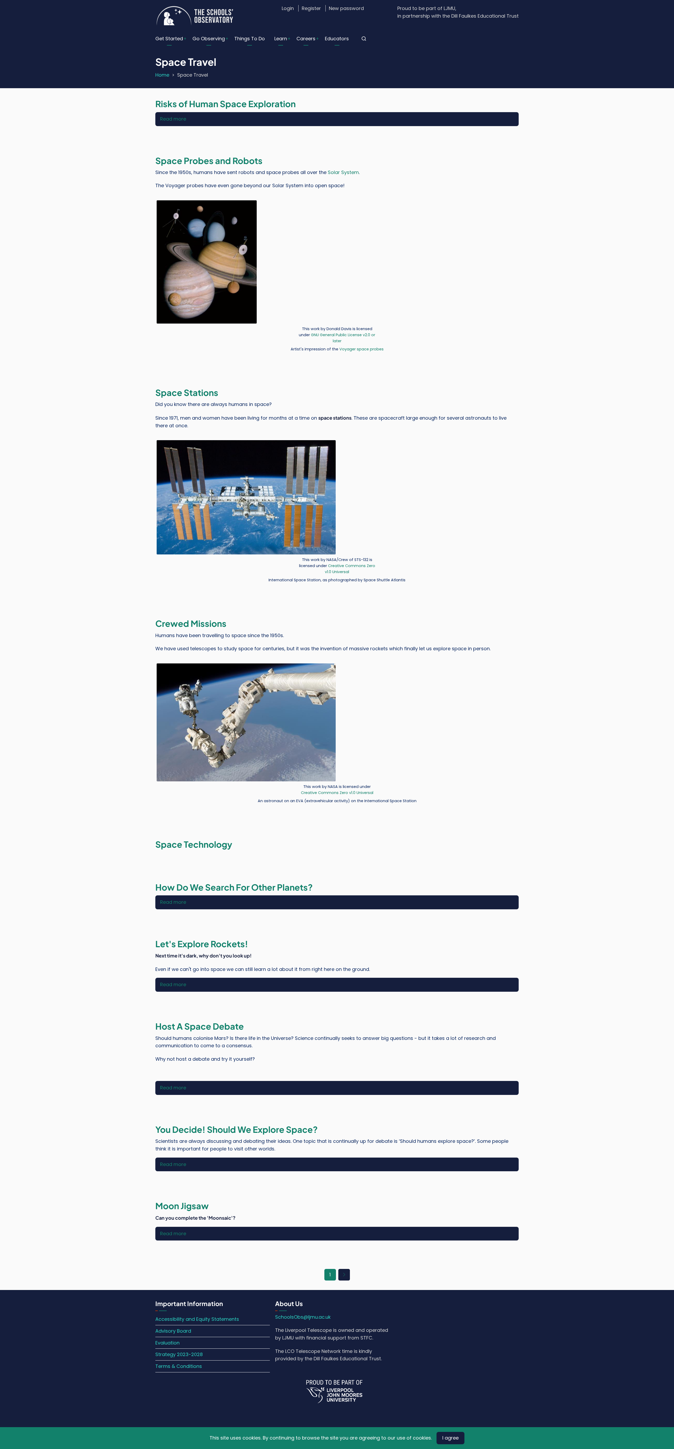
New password (346, 8)
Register (311, 8)
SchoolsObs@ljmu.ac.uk (303, 1317)
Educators (337, 38)
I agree (450, 1438)
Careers (305, 38)
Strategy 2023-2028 (179, 1354)
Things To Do (249, 38)
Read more (173, 119)
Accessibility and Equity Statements (197, 1319)
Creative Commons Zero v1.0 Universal (337, 792)
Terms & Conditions (178, 1366)
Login (288, 8)
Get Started (169, 38)
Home (162, 75)
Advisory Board (173, 1331)
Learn (280, 38)
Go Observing (208, 38)
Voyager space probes (361, 349)
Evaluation (167, 1342)
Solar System (343, 172)
